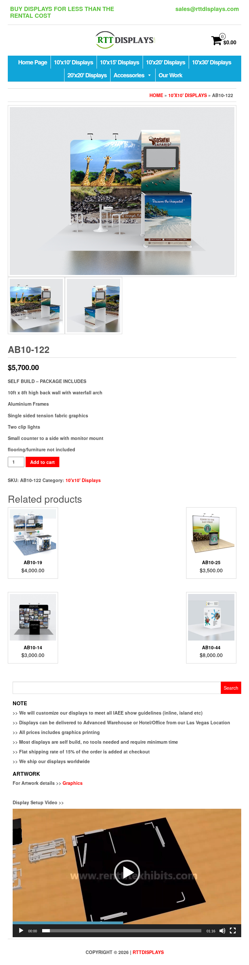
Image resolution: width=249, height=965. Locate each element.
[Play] (21, 930)
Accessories (128, 75)
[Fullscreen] (233, 930)
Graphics (73, 783)
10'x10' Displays (73, 62)
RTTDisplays (148, 952)
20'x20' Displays (87, 75)
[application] (127, 873)
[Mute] (222, 930)
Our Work (170, 75)
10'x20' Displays (165, 62)
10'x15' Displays (119, 62)
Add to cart (42, 462)
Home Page (32, 62)
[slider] (121, 930)
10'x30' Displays (211, 62)
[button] (127, 873)
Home (156, 95)
